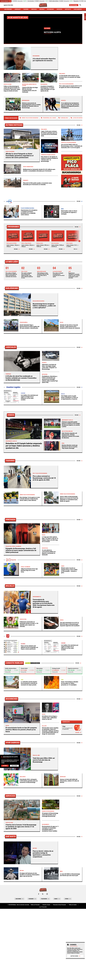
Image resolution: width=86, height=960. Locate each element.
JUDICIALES (17, 9)
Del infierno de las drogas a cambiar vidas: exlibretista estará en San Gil (49, 700)
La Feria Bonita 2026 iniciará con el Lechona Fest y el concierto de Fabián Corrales (69, 77)
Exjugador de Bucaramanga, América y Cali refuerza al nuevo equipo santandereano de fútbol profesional (21, 533)
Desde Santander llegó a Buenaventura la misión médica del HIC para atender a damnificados (29, 321)
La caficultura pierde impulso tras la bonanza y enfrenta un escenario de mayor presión (29, 666)
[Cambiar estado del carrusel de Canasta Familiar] (10, 1)
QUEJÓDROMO (8, 9)
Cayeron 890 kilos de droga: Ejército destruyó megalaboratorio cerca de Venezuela (30, 90)
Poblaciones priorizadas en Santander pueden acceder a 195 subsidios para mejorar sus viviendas (29, 607)
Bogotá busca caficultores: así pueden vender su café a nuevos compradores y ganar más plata (74, 270)
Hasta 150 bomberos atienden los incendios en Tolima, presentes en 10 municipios (69, 666)
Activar (5, 765)
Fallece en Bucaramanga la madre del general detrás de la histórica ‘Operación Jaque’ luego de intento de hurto (12, 89)
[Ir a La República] (8, 619)
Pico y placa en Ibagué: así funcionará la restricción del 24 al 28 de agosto (58, 269)
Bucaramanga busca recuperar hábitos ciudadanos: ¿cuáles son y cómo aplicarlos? (44, 300)
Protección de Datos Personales (59, 887)
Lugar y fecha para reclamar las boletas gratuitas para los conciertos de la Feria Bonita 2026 (49, 134)
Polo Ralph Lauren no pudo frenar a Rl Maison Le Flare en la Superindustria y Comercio (69, 386)
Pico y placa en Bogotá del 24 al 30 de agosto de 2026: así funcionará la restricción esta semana (11, 269)
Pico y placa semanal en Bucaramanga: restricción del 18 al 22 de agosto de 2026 (44, 466)
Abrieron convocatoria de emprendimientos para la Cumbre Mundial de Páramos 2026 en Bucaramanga (31, 105)
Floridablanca (64, 117)
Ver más (78, 125)
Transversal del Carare (49, 117)
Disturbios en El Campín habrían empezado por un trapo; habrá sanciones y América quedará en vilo (24, 434)
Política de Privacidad (35, 887)
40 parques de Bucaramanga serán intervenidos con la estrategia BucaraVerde (50, 797)
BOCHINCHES (50, 9)
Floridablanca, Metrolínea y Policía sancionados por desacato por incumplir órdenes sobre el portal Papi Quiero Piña (50, 368)
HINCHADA (34, 9)
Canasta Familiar (4, 1)
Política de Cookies (75, 953)
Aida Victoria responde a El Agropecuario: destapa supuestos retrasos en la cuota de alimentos (70, 424)
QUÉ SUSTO (68, 9)
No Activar (14, 765)
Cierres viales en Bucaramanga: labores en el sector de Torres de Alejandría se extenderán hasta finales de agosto (69, 487)
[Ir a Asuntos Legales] (13, 376)
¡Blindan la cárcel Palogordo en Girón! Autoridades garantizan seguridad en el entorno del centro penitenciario (19, 155)
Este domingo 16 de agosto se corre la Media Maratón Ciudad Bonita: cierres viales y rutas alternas (30, 487)
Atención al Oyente (46, 887)
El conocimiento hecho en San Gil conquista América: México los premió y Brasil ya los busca (21, 712)
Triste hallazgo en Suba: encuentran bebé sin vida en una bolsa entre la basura (42, 269)
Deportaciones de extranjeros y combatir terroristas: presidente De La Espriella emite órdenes (29, 207)
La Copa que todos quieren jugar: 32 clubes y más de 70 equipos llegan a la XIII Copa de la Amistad (50, 522)
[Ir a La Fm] (9, 196)
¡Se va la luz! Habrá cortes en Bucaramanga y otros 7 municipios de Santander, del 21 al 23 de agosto (71, 146)
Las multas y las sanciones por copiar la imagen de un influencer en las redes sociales (29, 386)
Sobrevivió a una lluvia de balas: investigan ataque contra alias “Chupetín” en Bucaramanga (49, 355)
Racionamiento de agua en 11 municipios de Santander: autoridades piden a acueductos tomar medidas (50, 812)
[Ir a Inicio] (43, 5)
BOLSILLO (41, 9)
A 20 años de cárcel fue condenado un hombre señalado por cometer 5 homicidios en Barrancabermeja (21, 366)
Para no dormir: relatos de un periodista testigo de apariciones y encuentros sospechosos (43, 837)
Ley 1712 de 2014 (43, 889)
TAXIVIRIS (25, 9)
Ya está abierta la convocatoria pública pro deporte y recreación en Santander (49, 535)
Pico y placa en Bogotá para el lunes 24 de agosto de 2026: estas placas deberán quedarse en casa (27, 270)
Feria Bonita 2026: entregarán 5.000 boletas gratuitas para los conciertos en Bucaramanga (29, 764)
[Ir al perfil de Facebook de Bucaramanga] (38, 877)
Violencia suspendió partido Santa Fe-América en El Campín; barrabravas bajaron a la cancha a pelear (71, 413)
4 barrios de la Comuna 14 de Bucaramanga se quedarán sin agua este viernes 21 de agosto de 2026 (21, 809)
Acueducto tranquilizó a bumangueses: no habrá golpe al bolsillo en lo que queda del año (48, 89)
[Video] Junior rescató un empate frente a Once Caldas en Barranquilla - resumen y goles (69, 553)
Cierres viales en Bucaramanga (29, 117)
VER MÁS (16, 243)
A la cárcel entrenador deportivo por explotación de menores (44, 59)
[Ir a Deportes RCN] (11, 543)
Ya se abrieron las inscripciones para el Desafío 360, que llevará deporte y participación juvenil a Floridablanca (70, 105)
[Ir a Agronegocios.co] (32, 646)
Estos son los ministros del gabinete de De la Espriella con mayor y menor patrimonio (29, 630)
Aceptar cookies (74, 956)
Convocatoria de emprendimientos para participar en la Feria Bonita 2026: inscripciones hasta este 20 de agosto (43, 586)
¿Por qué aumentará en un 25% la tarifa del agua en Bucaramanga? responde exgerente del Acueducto (69, 607)
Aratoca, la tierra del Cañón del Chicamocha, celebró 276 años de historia (69, 764)
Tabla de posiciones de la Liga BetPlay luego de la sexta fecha (29, 553)
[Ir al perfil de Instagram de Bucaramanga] (47, 877)
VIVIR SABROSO (78, 9)
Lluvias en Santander (78, 117)
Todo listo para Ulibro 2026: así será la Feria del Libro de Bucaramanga (44, 743)
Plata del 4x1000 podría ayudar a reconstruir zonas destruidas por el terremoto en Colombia (37, 183)
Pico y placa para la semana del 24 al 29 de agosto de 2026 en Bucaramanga (70, 86)
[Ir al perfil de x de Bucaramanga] (42, 877)
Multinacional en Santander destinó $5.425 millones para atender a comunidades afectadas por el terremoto (39, 170)
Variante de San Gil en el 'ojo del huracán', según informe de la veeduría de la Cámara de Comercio (70, 321)
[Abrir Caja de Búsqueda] (80, 5)
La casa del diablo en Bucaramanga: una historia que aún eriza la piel (70, 857)
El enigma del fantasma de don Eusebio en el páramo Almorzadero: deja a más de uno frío (30, 857)
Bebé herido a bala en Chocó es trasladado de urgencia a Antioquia (69, 206)
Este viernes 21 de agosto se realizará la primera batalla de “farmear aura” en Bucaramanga (49, 159)
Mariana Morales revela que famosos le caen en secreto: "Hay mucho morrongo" (70, 435)
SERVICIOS (59, 9)
